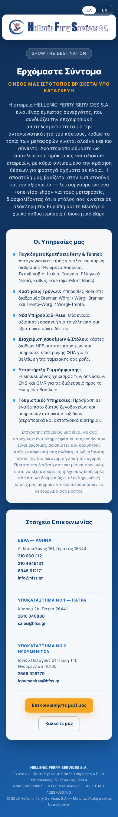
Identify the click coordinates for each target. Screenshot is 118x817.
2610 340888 (31, 616)
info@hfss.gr (30, 578)
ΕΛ (89, 10)
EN (104, 10)
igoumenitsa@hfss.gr (38, 680)
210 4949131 (30, 563)
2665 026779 (31, 673)
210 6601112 (30, 555)
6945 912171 (30, 570)
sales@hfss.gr (31, 623)
